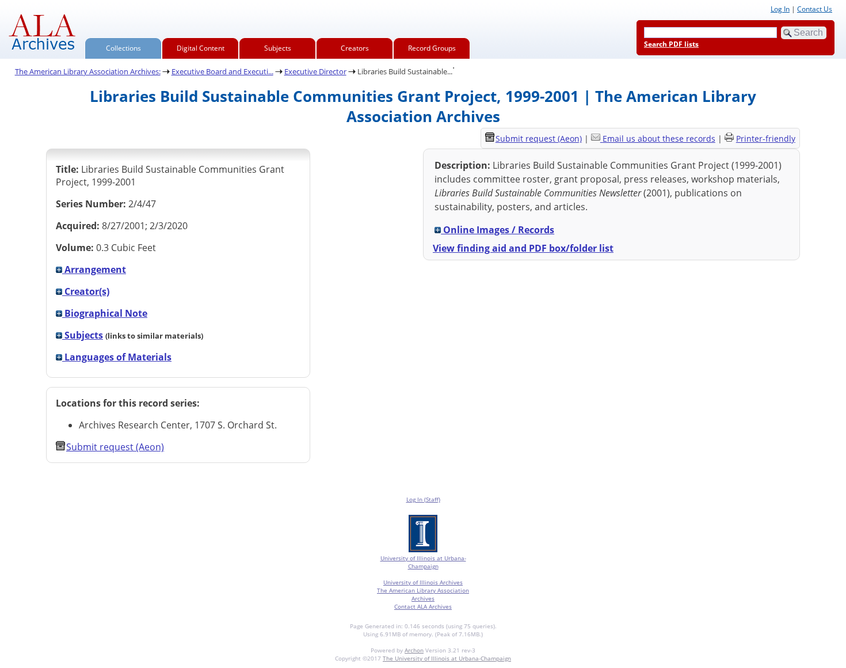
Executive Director (315, 71)
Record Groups (432, 48)
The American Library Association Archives (423, 594)
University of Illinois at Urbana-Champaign (423, 562)
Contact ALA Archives (423, 606)
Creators (355, 48)
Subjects (277, 48)
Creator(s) (85, 291)
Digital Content (200, 48)
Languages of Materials (117, 357)
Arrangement (94, 269)
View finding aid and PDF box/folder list (523, 248)
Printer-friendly (765, 138)
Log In (780, 9)
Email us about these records (659, 138)
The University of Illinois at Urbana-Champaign (447, 658)
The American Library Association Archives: (88, 71)
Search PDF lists (671, 44)
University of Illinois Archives (423, 582)
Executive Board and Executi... (222, 71)
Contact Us (814, 9)
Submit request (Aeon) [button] (115, 447)
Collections (123, 48)
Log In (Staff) (423, 499)
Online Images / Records (497, 229)
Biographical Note (104, 313)
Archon (414, 650)
